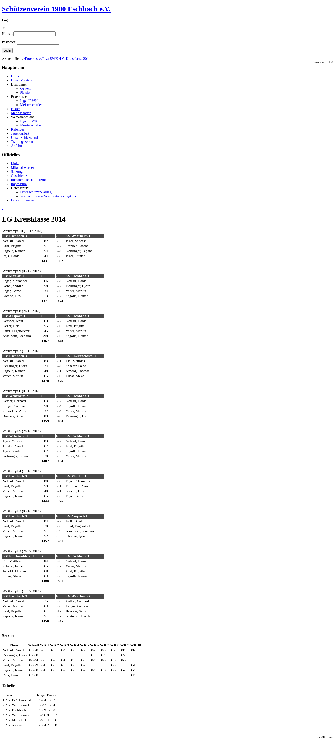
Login (7, 50)
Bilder (15, 109)
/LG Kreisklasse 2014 (74, 58)
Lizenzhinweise (22, 200)
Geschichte (19, 176)
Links (15, 163)
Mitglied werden (23, 167)
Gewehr (26, 88)
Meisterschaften (31, 105)
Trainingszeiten (22, 142)
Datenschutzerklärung (36, 192)
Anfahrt (16, 146)
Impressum (19, 184)
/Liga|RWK (49, 58)
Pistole (25, 92)
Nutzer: (7, 33)
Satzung (17, 172)
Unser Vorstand (22, 80)
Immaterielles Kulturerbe (28, 180)
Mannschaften (21, 113)
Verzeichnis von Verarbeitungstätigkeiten (49, 196)
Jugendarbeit (20, 133)
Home (15, 76)
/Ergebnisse (32, 58)
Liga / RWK (29, 101)
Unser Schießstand (24, 137)
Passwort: (9, 42)
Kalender (17, 129)
